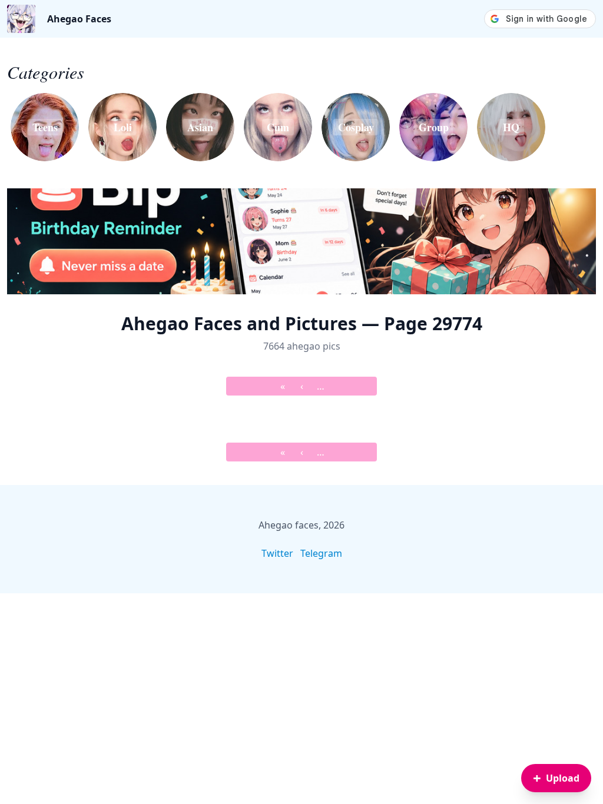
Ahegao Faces (79, 18)
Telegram (321, 553)
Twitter (277, 553)
